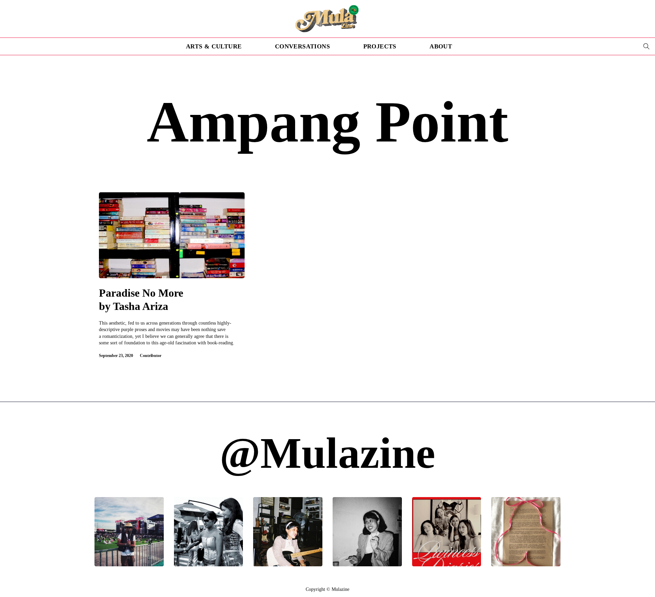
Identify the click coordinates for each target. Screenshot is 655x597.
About (441, 46)
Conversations (302, 46)
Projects (379, 46)
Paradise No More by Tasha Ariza (141, 299)
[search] (646, 46)
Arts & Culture (214, 46)
